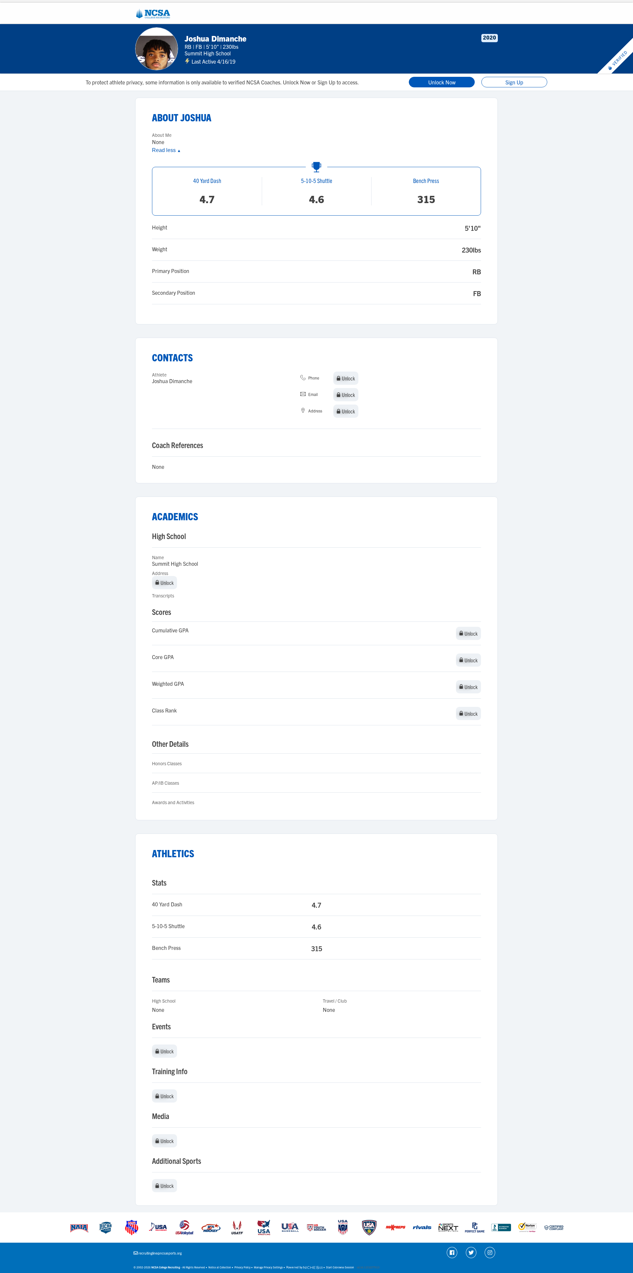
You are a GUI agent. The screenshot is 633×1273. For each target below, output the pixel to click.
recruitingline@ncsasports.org (160, 1253)
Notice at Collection (219, 1267)
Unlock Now (442, 82)
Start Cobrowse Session (340, 1267)
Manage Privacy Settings (268, 1267)
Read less (166, 150)
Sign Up (514, 82)
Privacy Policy (242, 1267)
